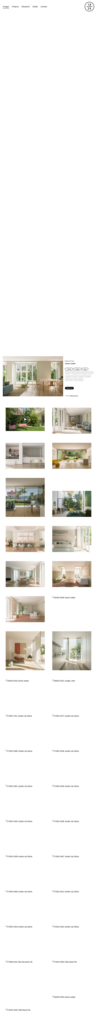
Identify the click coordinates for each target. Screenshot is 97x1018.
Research (26, 7)
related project (73, 395)
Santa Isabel (70, 364)
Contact (44, 7)
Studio (35, 7)
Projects (15, 7)
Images (6, 7)
